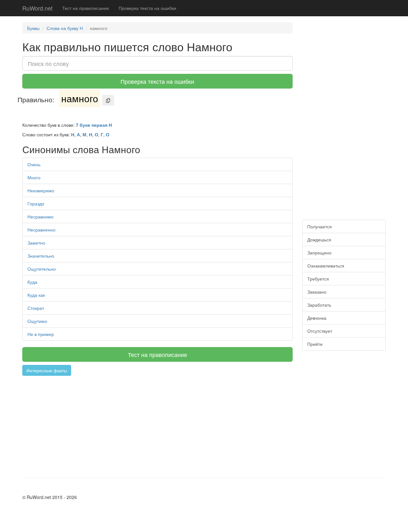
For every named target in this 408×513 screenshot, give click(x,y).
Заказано (316, 292)
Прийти (315, 344)
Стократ (35, 308)
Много (33, 177)
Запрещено (319, 252)
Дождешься (319, 239)
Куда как (36, 295)
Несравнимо (40, 216)
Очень (33, 164)
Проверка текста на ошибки (147, 8)
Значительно (40, 256)
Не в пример (40, 334)
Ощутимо (37, 321)
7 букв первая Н (94, 125)
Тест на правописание (85, 8)
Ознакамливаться (325, 265)
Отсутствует (319, 331)
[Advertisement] (157, 423)
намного (79, 98)
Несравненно (41, 229)
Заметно (36, 242)
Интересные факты (46, 370)
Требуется (318, 278)
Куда (32, 282)
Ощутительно (41, 269)
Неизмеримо (40, 190)
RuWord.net (37, 8)
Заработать (319, 305)
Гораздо (35, 203)
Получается (319, 226)
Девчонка (316, 318)
